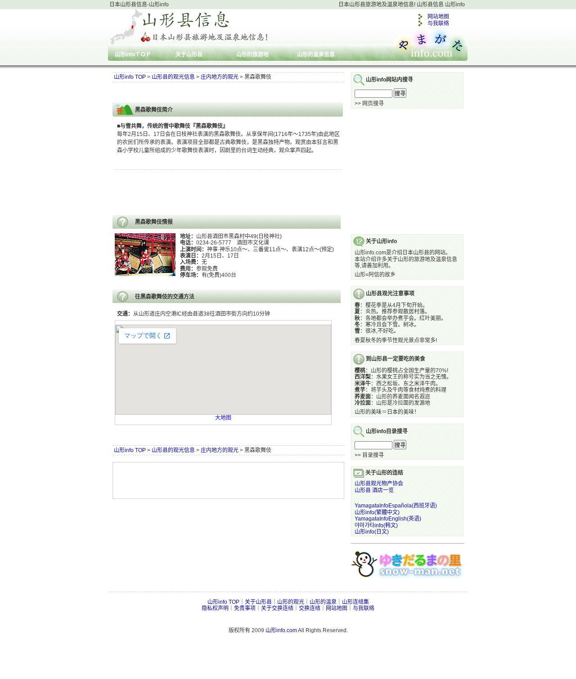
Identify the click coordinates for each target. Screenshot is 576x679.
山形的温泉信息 (316, 54)
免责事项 (245, 608)
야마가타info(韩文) (376, 525)
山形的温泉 (323, 602)
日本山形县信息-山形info (139, 4)
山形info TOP (130, 77)
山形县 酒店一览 (374, 490)
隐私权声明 (215, 608)
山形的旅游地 (252, 54)
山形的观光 (290, 602)
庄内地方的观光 (219, 77)
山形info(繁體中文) (377, 512)
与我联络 (438, 23)
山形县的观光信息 (173, 77)
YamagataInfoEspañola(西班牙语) (396, 505)
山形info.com (281, 630)
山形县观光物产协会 (379, 483)
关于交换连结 (277, 608)
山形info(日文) (372, 532)
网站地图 (438, 17)
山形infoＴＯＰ (133, 54)
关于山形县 (189, 54)
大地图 (223, 418)
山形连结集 (355, 602)
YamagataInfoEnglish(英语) (388, 519)
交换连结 (309, 608)
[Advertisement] (217, 92)
